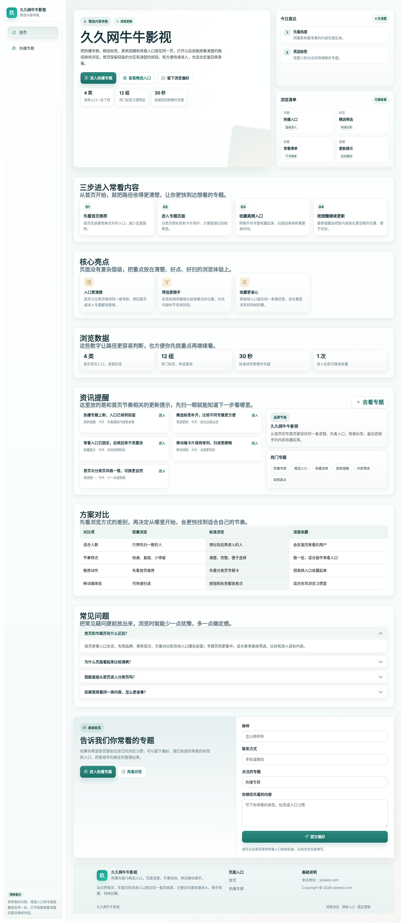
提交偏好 (317, 836)
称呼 (245, 726)
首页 (232, 880)
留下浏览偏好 (178, 78)
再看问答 (134, 771)
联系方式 (249, 748)
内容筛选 (363, 468)
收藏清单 (321, 468)
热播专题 (279, 468)
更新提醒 (342, 468)
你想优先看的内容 (257, 794)
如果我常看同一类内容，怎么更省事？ (116, 692)
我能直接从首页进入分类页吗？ (110, 677)
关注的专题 (251, 771)
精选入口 (300, 468)
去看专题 (373, 402)
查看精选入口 (140, 78)
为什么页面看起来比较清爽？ (108, 662)
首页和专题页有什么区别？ (106, 633)
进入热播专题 (101, 78)
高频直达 (279, 480)
